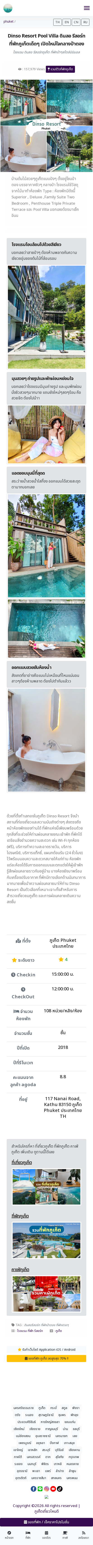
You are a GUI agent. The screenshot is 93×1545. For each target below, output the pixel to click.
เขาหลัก (32, 1450)
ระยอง (18, 1464)
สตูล (64, 1408)
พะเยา (36, 1471)
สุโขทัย (60, 1457)
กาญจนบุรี (51, 1429)
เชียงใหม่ (19, 1429)
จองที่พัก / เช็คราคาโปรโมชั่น (48, 1522)
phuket (9, 21)
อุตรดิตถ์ (20, 1478)
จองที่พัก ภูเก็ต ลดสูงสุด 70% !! (48, 1358)
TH (57, 22)
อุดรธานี (22, 1471)
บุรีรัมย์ (59, 1450)
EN (67, 22)
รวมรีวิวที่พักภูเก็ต (61, 69)
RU (85, 22)
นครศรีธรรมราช (24, 1408)
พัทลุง (74, 1415)
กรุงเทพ (74, 1457)
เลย (74, 1436)
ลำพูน (72, 1471)
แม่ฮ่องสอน (23, 1436)
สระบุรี (46, 1450)
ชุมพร (62, 1415)
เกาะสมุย (69, 1443)
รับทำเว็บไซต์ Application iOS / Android (48, 1349)
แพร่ (48, 1471)
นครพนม (72, 1478)
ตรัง (17, 1415)
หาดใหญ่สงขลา (50, 1422)
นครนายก (61, 1436)
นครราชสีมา (38, 1478)
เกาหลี (58, 1464)
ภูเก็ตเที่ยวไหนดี (47, 1512)
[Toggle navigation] (87, 8)
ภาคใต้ (18, 1457)
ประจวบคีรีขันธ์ (27, 1422)
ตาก (48, 1457)
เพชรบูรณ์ (25, 1443)
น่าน (65, 1429)
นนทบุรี (32, 1464)
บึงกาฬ (54, 1443)
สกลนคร (56, 1478)
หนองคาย (73, 1464)
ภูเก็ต (42, 1408)
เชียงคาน (74, 1450)
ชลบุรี (76, 1429)
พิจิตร (45, 1464)
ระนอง (29, 1415)
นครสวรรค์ (33, 1457)
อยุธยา (40, 1443)
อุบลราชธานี (43, 1436)
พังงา (75, 1408)
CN (76, 22)
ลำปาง (60, 1471)
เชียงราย (34, 1429)
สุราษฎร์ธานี (45, 1415)
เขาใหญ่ (18, 1450)
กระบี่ (53, 1408)
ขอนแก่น (70, 1422)
